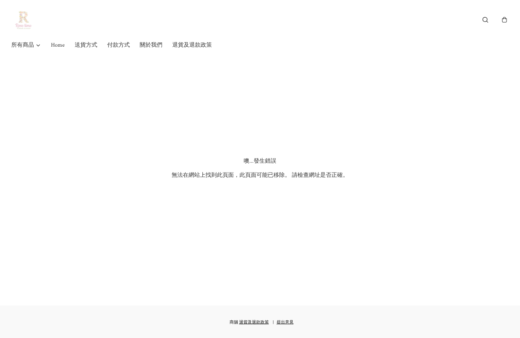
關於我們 (151, 45)
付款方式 (118, 45)
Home (58, 45)
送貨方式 (86, 45)
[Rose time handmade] (24, 19)
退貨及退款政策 (192, 45)
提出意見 (285, 322)
